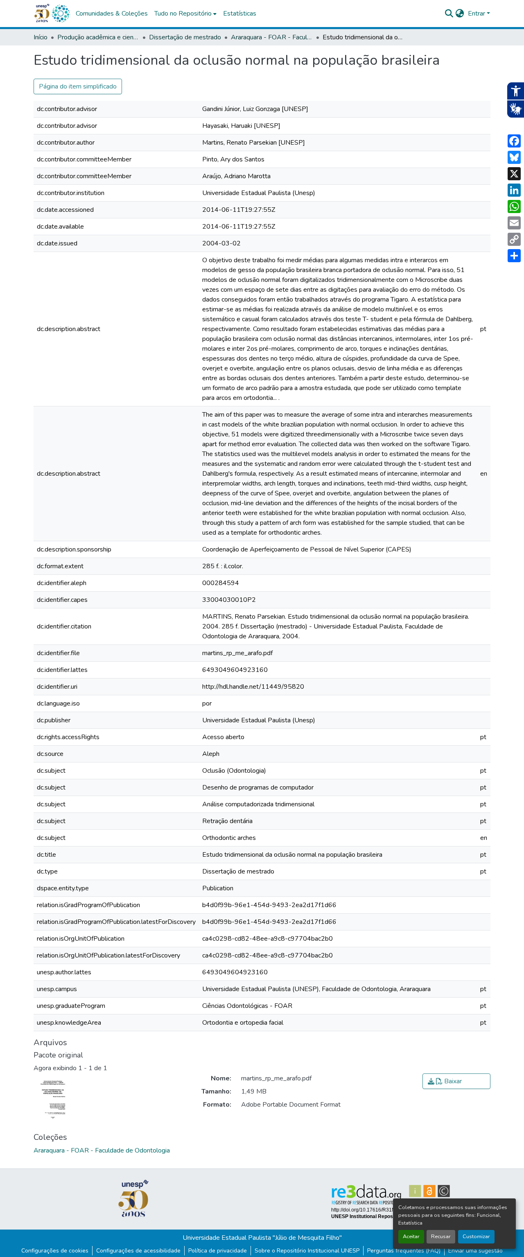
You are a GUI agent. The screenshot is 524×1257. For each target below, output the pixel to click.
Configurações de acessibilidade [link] (138, 1251)
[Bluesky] (514, 157)
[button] (60, 13)
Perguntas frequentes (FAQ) (403, 1251)
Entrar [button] (477, 13)
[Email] (514, 223)
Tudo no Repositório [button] (183, 13)
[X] (514, 174)
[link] (456, 1081)
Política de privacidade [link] (217, 1251)
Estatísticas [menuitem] (239, 13)
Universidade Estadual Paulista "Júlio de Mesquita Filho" (262, 1237)
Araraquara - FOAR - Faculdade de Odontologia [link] (272, 37)
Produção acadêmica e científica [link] (98, 37)
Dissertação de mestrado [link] (185, 37)
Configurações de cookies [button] (54, 1251)
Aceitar (411, 1236)
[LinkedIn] (514, 190)
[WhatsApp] (514, 206)
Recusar (441, 1236)
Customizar (476, 1236)
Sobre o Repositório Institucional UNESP (307, 1251)
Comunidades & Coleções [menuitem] (112, 13)
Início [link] (40, 37)
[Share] (514, 255)
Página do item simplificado (78, 86)
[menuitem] (185, 13)
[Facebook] (514, 141)
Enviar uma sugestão (475, 1251)
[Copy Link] (514, 239)
